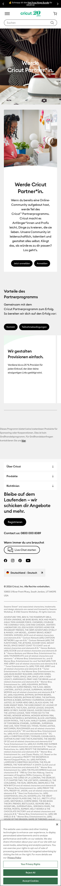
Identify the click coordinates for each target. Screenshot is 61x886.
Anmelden (42, 263)
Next (58, 3)
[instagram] (12, 560)
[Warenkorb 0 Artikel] (54, 14)
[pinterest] (20, 560)
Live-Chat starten (25, 549)
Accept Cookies (30, 881)
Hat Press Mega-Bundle (38, 2)
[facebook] (5, 560)
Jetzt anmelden (22, 263)
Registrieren (15, 522)
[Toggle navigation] (7, 13)
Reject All (30, 872)
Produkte (12, 476)
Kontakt (11, 326)
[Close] (57, 824)
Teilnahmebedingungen (34, 326)
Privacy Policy (14, 857)
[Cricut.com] (30, 13)
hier (24, 440)
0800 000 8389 (31, 533)
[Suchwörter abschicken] (52, 22)
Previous (3, 3)
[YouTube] (28, 560)
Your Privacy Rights (30, 864)
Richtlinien (13, 485)
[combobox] (30, 22)
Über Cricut (14, 466)
